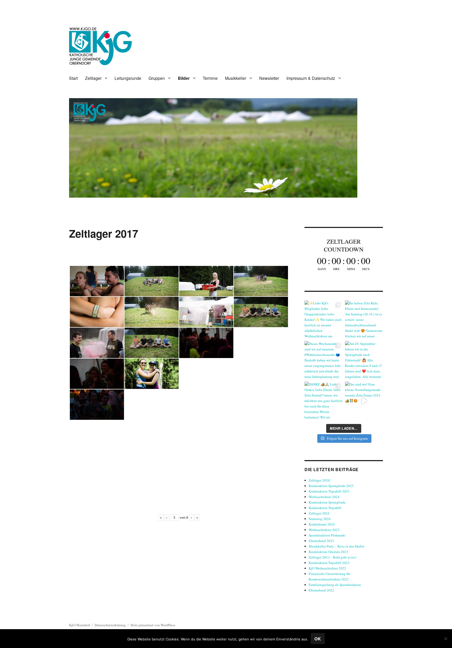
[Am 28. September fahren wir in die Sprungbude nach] (364, 360)
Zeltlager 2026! (320, 480)
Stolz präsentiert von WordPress (153, 625)
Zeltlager (93, 78)
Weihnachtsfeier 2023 (324, 529)
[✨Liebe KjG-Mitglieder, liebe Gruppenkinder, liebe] (323, 319)
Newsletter (269, 78)
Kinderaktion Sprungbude (327, 502)
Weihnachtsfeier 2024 (324, 496)
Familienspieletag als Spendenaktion (335, 584)
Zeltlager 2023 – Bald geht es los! (333, 557)
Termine (210, 78)
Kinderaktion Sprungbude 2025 (331, 485)
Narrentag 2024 (320, 518)
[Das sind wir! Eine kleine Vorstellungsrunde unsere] (364, 401)
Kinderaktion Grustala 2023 (328, 551)
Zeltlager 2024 (319, 513)
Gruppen (157, 78)
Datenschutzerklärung (110, 625)
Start (73, 78)
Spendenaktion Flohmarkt (327, 535)
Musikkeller (235, 78)
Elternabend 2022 (321, 590)
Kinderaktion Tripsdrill (325, 507)
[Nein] (445, 638)
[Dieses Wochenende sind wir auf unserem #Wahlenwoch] (323, 360)
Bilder (184, 78)
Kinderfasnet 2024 (322, 524)
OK (317, 639)
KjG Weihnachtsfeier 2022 (327, 568)
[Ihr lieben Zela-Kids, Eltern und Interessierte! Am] (364, 319)
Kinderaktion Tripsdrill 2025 (329, 491)
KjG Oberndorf (79, 625)
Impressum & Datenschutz (310, 78)
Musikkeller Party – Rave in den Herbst (336, 546)
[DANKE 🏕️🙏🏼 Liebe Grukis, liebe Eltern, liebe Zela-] (323, 401)
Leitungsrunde (128, 78)
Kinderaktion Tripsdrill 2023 (329, 562)
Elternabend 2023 (321, 540)
